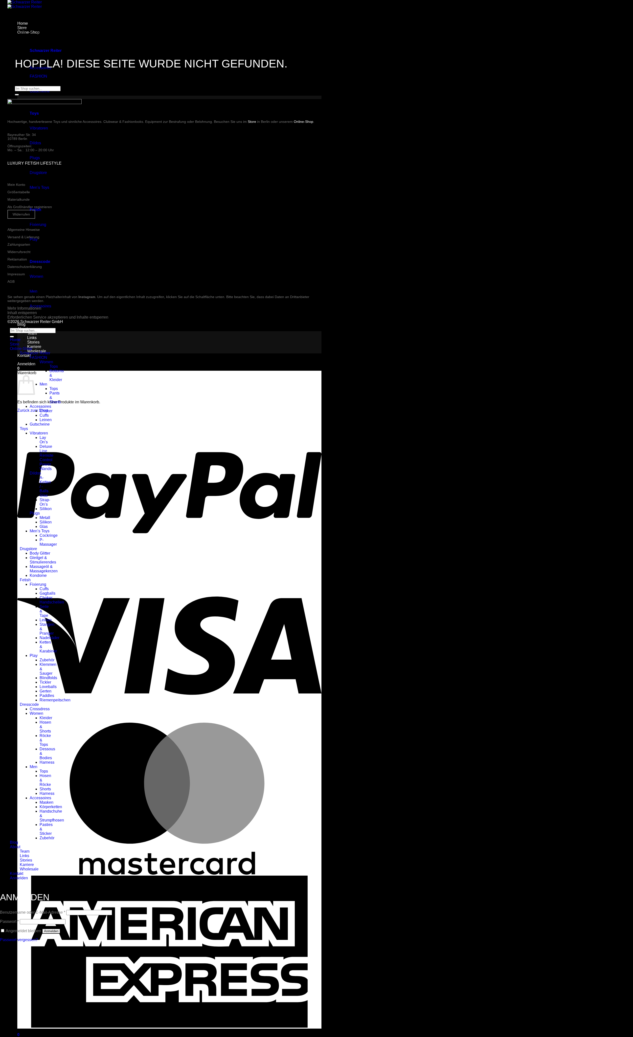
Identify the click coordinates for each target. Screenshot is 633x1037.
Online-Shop (303, 122)
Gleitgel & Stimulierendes (43, 560)
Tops (53, 366)
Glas (44, 495)
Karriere (34, 347)
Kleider (46, 718)
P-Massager (48, 542)
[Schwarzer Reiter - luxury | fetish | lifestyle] (24, 4)
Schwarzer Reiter (35, 353)
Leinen (46, 420)
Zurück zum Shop (32, 410)
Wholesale (29, 869)
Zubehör (47, 660)
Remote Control (46, 457)
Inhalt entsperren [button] (22, 313)
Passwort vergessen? (19, 940)
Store (252, 122)
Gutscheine (40, 424)
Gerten (45, 691)
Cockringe (49, 535)
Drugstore (38, 173)
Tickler (45, 682)
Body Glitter (40, 553)
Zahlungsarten (18, 244)
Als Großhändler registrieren (29, 207)
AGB (11, 281)
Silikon (46, 509)
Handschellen (52, 602)
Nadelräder (49, 638)
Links (32, 338)
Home (15, 340)
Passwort (9, 921)
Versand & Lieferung (23, 237)
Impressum (16, 274)
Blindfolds (48, 678)
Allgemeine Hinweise (23, 230)
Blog (21, 324)
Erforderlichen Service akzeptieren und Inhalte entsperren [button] (57, 317)
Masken (46, 802)
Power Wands (46, 466)
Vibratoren (39, 128)
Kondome (38, 575)
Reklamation (17, 259)
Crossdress (40, 709)
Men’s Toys (39, 531)
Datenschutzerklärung (24, 267)
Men (33, 291)
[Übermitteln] (17, 94)
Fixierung (38, 224)
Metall (45, 518)
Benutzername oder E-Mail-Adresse (32, 912)
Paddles (47, 695)
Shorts (45, 789)
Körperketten (51, 807)
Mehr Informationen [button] (24, 308)
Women (36, 276)
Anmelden (51, 931)
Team (32, 333)
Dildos (35, 143)
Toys (24, 429)
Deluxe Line (46, 448)
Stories (33, 342)
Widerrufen (21, 214)
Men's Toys (39, 187)
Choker (46, 411)
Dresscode (29, 704)
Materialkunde (18, 199)
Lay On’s (44, 439)
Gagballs (47, 593)
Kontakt (24, 355)
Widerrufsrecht (18, 252)
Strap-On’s (45, 502)
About (15, 847)
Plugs (35, 158)
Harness (47, 762)
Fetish (25, 580)
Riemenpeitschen (55, 700)
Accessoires (40, 406)
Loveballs (48, 687)
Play (34, 239)
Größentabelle (18, 192)
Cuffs (44, 415)
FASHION (38, 76)
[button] (26, 364)
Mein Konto (16, 185)
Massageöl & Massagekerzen (44, 568)
